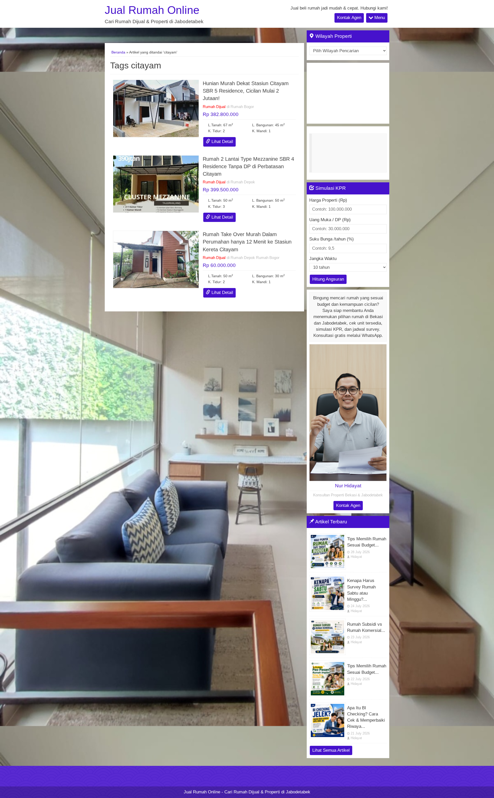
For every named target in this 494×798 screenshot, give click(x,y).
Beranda (118, 52)
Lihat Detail (221, 141)
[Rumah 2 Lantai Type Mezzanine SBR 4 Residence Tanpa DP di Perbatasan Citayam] (156, 183)
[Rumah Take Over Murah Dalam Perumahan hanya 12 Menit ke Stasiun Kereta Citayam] (156, 259)
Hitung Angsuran (328, 279)
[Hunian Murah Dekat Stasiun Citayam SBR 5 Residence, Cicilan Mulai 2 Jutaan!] (156, 108)
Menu (379, 17)
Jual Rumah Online (152, 10)
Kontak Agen (349, 17)
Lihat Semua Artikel (331, 750)
